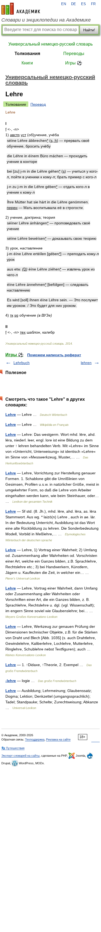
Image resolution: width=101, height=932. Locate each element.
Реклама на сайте (58, 739)
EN (63, 4)
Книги (27, 63)
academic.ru (20, 9)
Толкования (27, 53)
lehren (86, 363)
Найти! (89, 30)
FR (93, 4)
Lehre (10, 414)
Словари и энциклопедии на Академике (46, 20)
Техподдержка (34, 739)
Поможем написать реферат (54, 355)
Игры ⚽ (73, 63)
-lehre (10, 681)
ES (83, 4)
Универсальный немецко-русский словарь (50, 44)
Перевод (38, 104)
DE (73, 4)
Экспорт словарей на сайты (20, 755)
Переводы (73, 53)
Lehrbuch (21, 363)
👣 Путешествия (13, 748)
